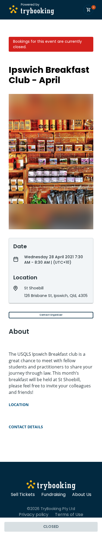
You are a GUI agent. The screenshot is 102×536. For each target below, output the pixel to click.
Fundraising (53, 495)
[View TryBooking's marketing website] (51, 486)
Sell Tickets (23, 495)
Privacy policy (33, 515)
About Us (81, 495)
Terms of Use (69, 515)
